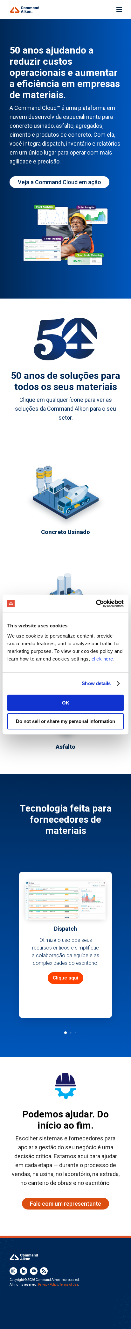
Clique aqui (65, 978)
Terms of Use (68, 1284)
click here (102, 658)
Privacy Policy (48, 1284)
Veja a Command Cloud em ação (59, 182)
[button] (65, 1032)
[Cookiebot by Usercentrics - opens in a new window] (96, 603)
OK (65, 702)
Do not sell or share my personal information (65, 721)
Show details (96, 683)
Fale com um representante (65, 1203)
